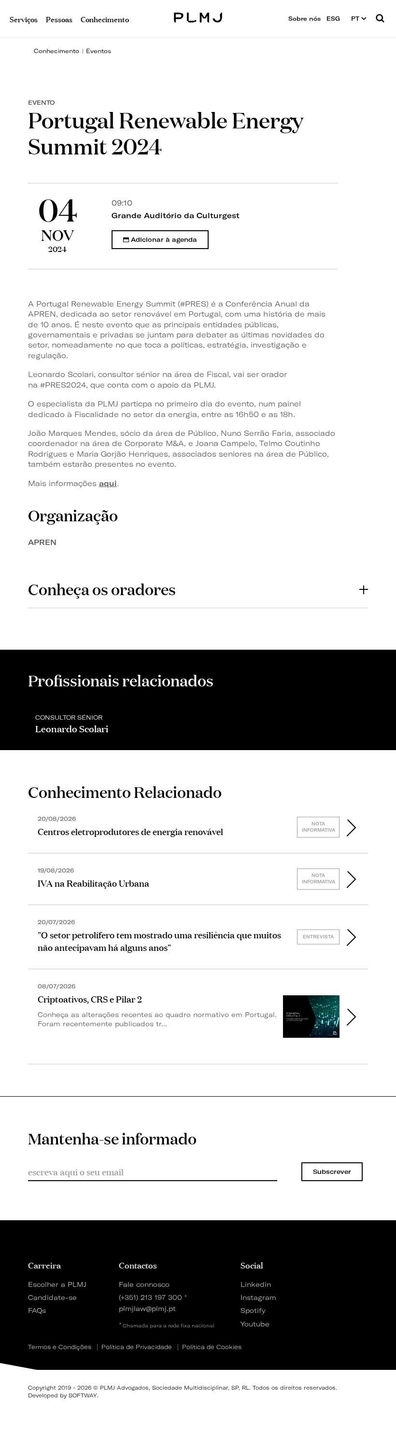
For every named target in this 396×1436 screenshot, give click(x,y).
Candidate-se (52, 1297)
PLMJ (198, 16)
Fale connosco (144, 1284)
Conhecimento (56, 51)
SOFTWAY (83, 1395)
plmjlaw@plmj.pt (147, 1308)
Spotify (253, 1310)
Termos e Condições (59, 1347)
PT (356, 18)
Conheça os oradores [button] (102, 588)
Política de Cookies (211, 1347)
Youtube (254, 1324)
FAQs (37, 1310)
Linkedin (255, 1284)
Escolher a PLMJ (57, 1284)
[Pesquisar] (380, 19)
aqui (108, 483)
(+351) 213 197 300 (150, 1297)
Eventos (98, 51)
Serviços (24, 18)
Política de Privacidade (136, 1347)
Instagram (258, 1297)
